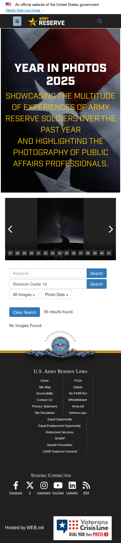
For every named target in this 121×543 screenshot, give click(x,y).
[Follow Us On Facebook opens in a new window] (16, 486)
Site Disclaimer (45, 412)
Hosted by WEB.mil (24, 527)
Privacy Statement (44, 406)
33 (52, 253)
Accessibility (44, 393)
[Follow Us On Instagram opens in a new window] (44, 486)
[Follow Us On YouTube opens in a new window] (58, 486)
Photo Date (55, 294)
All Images (23, 294)
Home (45, 380)
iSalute (77, 387)
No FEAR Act (78, 393)
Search (96, 273)
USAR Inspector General (60, 451)
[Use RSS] (86, 486)
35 (66, 253)
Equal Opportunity (60, 419)
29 (24, 253)
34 (59, 253)
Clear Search (24, 312)
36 (73, 253)
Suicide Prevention (59, 445)
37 (80, 253)
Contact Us (44, 399)
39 (95, 253)
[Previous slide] (10, 229)
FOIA (78, 380)
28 (17, 253)
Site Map (45, 387)
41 (109, 253)
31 (38, 253)
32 (45, 253)
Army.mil (78, 406)
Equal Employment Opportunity (60, 425)
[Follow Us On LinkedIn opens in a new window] (72, 486)
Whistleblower (77, 399)
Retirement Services (60, 432)
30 (31, 253)
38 (87, 253)
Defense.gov (78, 412)
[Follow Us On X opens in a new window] (30, 486)
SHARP (60, 438)
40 (102, 253)
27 (10, 253)
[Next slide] (110, 229)
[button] (26, 10)
